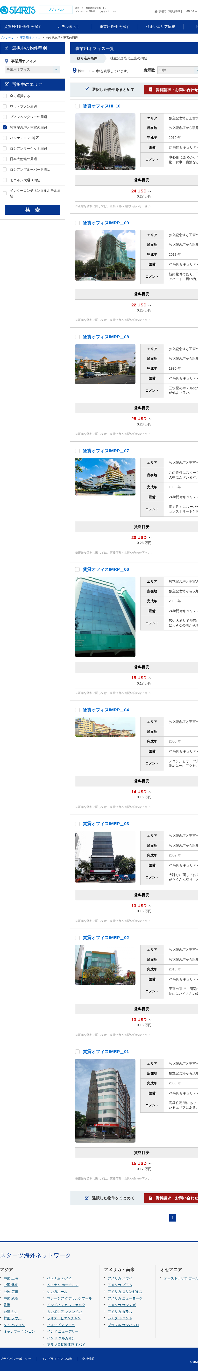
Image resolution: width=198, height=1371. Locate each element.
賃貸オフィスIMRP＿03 (106, 823)
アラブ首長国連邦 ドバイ (66, 1345)
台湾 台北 (11, 1312)
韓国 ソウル (12, 1318)
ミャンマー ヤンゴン (19, 1331)
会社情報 (88, 1359)
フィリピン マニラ (61, 1325)
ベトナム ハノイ (59, 1278)
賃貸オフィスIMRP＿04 (106, 709)
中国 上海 (11, 1278)
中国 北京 (11, 1285)
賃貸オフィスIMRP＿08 (106, 336)
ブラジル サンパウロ (123, 1325)
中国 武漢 (11, 1298)
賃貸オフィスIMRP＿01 (106, 1051)
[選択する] (77, 106)
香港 (7, 1305)
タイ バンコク (14, 1325)
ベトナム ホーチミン (62, 1285)
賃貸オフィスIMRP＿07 (106, 450)
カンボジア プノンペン (64, 1312)
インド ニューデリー (62, 1331)
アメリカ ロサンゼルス (125, 1291)
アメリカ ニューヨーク (125, 1298)
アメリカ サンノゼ (122, 1305)
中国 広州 (11, 1291)
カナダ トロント (120, 1318)
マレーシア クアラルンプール (69, 1298)
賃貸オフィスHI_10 (101, 106)
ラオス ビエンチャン (64, 1318)
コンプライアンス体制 (56, 1359)
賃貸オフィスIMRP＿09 (106, 222)
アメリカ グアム (120, 1285)
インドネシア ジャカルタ (66, 1305)
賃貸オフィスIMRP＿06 (106, 569)
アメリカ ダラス (120, 1312)
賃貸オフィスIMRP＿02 (106, 937)
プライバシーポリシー (15, 1359)
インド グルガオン (61, 1338)
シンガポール (57, 1291)
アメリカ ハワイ (120, 1278)
